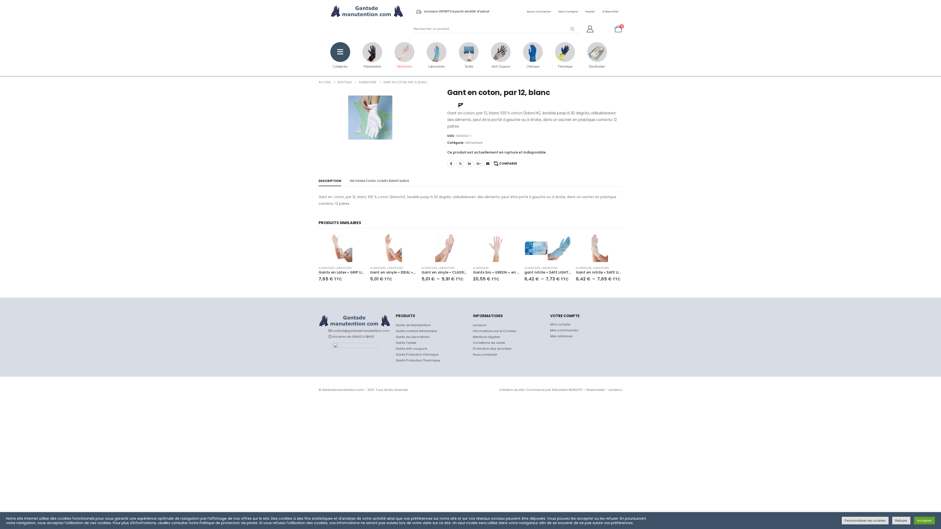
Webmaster (595, 389)
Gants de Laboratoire (413, 337)
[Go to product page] (342, 248)
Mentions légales (486, 337)
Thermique (564, 66)
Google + (479, 164)
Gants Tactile (406, 342)
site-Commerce (532, 389)
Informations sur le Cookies (494, 331)
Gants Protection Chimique (417, 354)
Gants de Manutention (413, 325)
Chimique (532, 66)
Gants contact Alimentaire (416, 331)
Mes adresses (561, 336)
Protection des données (492, 348)
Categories (340, 66)
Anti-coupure (501, 66)
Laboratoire (437, 66)
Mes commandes (564, 330)
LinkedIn (469, 164)
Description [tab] (330, 181)
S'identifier (610, 11)
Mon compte (568, 11)
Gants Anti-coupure (411, 348)
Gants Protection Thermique (418, 360)
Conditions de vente (489, 342)
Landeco (615, 389)
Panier (590, 11)
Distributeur (597, 66)
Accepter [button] (924, 520)
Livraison (480, 325)
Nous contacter (539, 11)
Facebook (451, 164)
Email (488, 164)
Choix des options (357, 242)
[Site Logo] (355, 11)
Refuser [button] (901, 520)
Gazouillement (460, 164)
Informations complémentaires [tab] (379, 181)
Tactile (468, 66)
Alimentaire (404, 66)
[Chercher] (572, 29)
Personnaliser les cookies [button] (865, 520)
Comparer (508, 163)
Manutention (372, 66)
